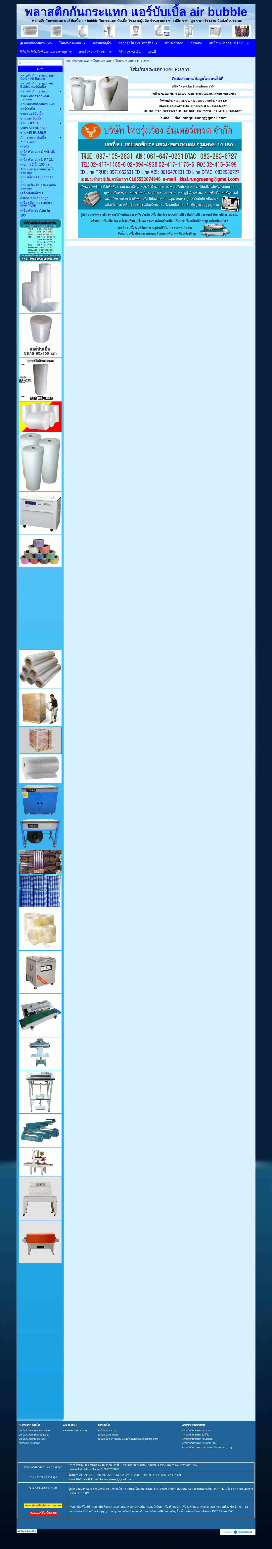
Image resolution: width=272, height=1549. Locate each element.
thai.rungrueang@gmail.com (201, 118)
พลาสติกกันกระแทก (78, 60)
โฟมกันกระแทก (102, 60)
